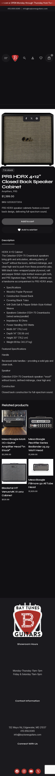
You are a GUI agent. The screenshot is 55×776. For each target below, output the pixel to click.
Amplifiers (7, 191)
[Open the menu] (6, 58)
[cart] (49, 58)
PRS (15, 191)
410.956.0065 (14, 8)
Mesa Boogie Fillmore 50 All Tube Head (40, 483)
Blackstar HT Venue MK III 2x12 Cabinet (13, 491)
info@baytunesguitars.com (35, 8)
